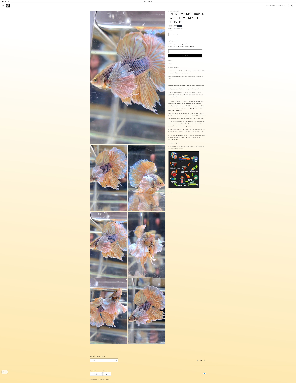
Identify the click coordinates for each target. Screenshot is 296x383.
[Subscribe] (116, 360)
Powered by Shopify (106, 379)
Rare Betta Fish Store (97, 379)
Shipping (170, 28)
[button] (3, 5)
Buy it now (185, 55)
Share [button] (171, 193)
